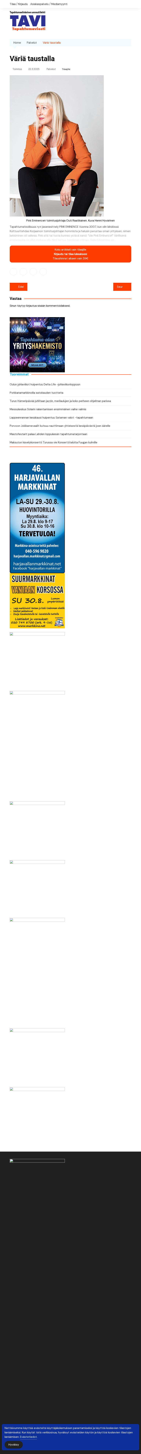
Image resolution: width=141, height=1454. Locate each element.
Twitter (23, 271)
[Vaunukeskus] (37, 746)
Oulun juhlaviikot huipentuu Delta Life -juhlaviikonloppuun (45, 384)
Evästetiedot (28, 1437)
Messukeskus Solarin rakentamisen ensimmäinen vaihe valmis (48, 409)
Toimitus (17, 69)
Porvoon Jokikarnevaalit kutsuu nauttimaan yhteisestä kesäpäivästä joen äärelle (60, 426)
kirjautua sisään (35, 306)
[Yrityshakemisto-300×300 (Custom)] (37, 344)
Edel (21, 287)
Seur (120, 287)
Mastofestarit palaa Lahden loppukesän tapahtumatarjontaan (48, 434)
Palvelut (51, 69)
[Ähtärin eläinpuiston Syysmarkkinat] (37, 887)
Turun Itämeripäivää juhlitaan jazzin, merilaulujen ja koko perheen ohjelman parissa (60, 401)
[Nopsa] (37, 973)
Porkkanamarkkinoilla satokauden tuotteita (36, 393)
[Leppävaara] (37, 829)
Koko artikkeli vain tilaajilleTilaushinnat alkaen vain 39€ (70, 254)
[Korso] (37, 600)
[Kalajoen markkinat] (37, 1114)
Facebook (13, 271)
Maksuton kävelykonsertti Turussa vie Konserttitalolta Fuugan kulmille (53, 442)
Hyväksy (13, 1444)
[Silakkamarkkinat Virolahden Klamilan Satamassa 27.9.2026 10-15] (37, 1056)
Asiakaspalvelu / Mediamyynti (48, 4)
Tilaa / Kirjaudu (19, 4)
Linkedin (33, 271)
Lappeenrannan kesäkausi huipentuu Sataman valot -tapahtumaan (51, 417)
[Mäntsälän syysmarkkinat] (37, 659)
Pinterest (43, 271)
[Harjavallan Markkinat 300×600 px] (37, 518)
